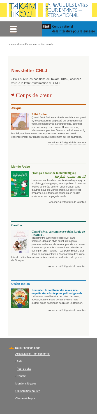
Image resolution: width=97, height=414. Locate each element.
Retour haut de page (27, 348)
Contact (21, 376)
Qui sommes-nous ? (27, 391)
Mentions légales (25, 383)
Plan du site (24, 368)
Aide (19, 361)
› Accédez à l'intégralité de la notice (67, 142)
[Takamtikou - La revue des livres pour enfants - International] (48, 10)
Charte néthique (25, 398)
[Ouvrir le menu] (13, 29)
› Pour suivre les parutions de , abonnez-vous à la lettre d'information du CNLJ (46, 81)
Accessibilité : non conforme (32, 353)
